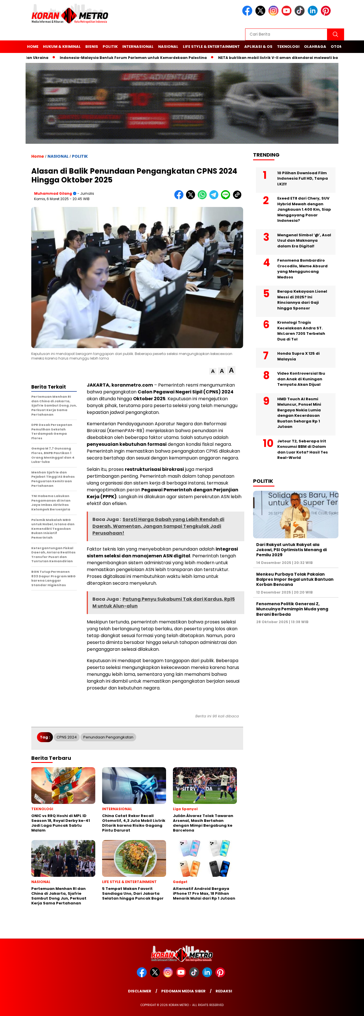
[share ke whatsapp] (203, 198)
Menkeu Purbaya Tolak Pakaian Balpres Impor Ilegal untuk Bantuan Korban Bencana (295, 579)
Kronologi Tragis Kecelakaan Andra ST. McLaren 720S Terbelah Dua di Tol (301, 331)
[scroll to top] (348, 1007)
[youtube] (287, 14)
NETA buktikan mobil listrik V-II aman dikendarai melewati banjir (265, 57)
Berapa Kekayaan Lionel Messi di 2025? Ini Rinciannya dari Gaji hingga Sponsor (302, 300)
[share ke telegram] (215, 198)
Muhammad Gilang (53, 193)
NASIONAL (168, 46)
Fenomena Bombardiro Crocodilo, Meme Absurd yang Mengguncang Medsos (302, 269)
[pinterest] (327, 14)
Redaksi (224, 991)
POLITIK (110, 46)
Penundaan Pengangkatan (108, 737)
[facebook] (248, 14)
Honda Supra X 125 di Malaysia (298, 356)
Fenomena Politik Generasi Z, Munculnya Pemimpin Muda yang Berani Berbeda (292, 609)
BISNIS (91, 46)
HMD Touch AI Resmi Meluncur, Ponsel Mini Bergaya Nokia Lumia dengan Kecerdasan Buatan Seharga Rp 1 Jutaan (299, 413)
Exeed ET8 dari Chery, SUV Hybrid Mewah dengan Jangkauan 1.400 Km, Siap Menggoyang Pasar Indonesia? (304, 209)
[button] (212, 371)
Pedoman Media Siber (183, 991)
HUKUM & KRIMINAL (62, 46)
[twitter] (261, 14)
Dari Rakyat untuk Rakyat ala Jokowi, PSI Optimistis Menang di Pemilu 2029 (291, 550)
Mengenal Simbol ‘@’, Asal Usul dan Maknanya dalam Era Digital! (304, 240)
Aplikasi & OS (258, 46)
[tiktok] (301, 14)
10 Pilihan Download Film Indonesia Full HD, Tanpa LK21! (302, 178)
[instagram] (274, 14)
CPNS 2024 (67, 737)
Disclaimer (139, 991)
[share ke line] (227, 198)
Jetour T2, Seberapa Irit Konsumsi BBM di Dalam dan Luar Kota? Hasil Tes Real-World (302, 449)
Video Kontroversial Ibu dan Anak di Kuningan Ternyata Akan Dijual (301, 379)
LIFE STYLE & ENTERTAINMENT (211, 46)
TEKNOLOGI (288, 46)
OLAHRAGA (315, 46)
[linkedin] (314, 14)
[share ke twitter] (192, 198)
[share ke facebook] (180, 198)
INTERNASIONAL (138, 46)
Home (32, 46)
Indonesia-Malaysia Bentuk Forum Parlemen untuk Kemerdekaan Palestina (117, 57)
